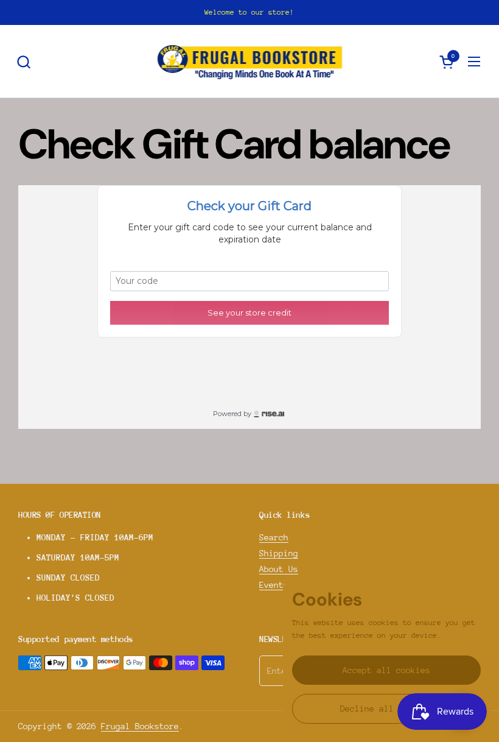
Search (273, 537)
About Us (278, 569)
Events (273, 585)
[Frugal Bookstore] (249, 61)
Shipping (278, 553)
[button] (23, 61)
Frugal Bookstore (140, 726)
